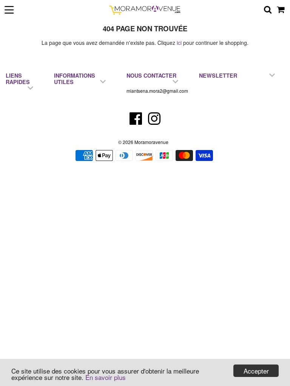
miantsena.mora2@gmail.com (157, 90)
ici (179, 42)
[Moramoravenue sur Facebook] (136, 122)
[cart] (281, 9)
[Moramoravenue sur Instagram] (154, 122)
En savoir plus (105, 377)
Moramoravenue (151, 142)
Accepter (256, 370)
